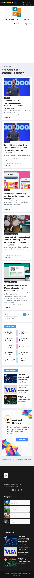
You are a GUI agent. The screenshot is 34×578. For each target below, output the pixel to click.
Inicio (3, 66)
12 (20, 314)
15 (5, 318)
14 (28, 314)
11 (16, 314)
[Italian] (7, 2)
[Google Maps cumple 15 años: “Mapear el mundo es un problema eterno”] (17, 272)
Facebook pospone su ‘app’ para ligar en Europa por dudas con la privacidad (17, 196)
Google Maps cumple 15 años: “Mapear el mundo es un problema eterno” (16, 288)
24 (13, 318)
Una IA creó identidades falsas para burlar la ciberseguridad (24, 398)
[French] (5, 2)
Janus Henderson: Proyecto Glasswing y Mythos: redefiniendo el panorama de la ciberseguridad (23, 378)
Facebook (7, 97)
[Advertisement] (17, 45)
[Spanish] (9, 2)
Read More (7, 117)
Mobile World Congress (10, 234)
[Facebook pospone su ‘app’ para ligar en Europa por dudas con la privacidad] (17, 180)
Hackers (14, 282)
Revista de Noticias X (17, 575)
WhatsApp (7, 282)
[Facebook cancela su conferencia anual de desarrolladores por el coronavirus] (17, 87)
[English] (2, 2)
